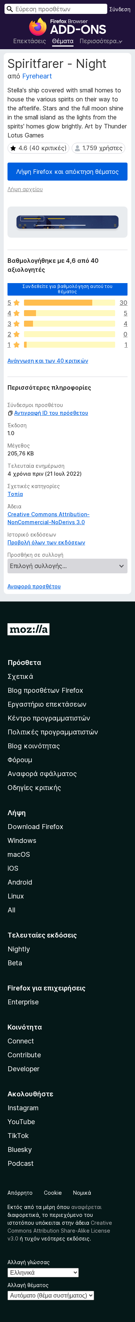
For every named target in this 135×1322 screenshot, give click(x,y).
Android (20, 882)
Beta (15, 963)
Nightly (19, 949)
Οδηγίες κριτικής (34, 787)
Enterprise (23, 1002)
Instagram (23, 1108)
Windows (22, 840)
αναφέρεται (86, 1207)
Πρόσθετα (24, 662)
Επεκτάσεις (29, 41)
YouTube (21, 1122)
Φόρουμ (20, 760)
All (11, 910)
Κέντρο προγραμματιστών (49, 718)
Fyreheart (37, 76)
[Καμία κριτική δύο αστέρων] (69, 334)
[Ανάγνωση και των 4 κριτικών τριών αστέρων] (69, 324)
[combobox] (55, 9)
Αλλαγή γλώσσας (29, 1262)
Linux (16, 896)
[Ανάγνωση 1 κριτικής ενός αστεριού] (69, 345)
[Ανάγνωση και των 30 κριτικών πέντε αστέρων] (69, 303)
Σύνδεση (120, 9)
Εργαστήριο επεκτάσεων (47, 704)
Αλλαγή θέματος (28, 1285)
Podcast (21, 1163)
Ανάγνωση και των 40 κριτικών (48, 360)
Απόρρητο (20, 1192)
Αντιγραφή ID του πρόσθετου (51, 413)
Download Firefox (35, 827)
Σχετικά (20, 676)
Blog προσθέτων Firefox (45, 690)
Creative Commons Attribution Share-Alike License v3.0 (60, 1230)
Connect (21, 1041)
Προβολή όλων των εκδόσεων (46, 542)
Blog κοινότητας (34, 746)
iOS (13, 868)
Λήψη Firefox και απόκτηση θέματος (67, 171)
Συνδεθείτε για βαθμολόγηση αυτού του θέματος (67, 288)
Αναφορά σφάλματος (42, 774)
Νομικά (82, 1192)
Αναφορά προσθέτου (34, 586)
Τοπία (15, 494)
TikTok (18, 1136)
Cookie (53, 1192)
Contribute (24, 1055)
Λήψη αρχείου (25, 189)
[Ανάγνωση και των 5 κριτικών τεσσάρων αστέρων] (69, 313)
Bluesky (20, 1149)
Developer (23, 1069)
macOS (19, 854)
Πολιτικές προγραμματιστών (53, 732)
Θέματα (63, 41)
